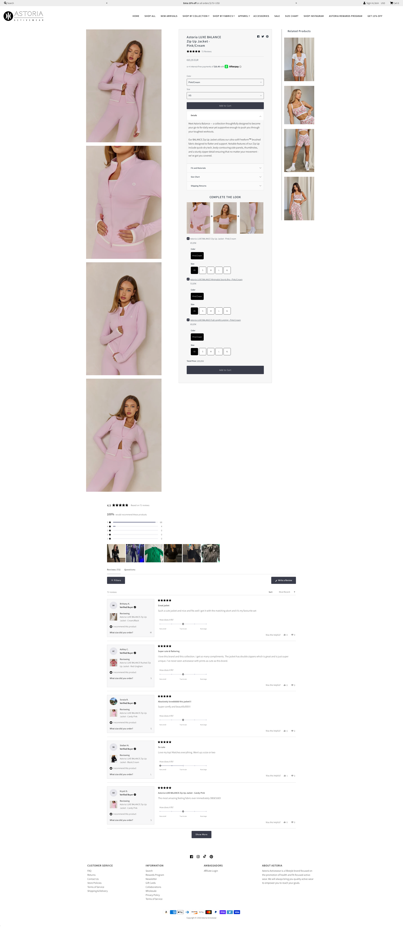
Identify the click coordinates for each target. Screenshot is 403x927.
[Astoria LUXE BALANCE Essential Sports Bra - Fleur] (299, 104)
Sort (271, 592)
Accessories (261, 15)
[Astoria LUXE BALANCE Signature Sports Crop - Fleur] (299, 197)
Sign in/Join (372, 3)
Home (136, 15)
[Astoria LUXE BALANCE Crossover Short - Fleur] (299, 149)
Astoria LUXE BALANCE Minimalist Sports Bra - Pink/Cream (216, 279)
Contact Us (93, 879)
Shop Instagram (314, 15)
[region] (163, 553)
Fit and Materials (198, 168)
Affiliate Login (211, 870)
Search (149, 870)
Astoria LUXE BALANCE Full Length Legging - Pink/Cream (215, 320)
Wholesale (151, 891)
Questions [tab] (129, 571)
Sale (277, 15)
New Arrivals (169, 15)
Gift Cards (151, 883)
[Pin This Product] (267, 36)
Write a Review (287, 581)
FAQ (89, 870)
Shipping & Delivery (97, 891)
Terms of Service (95, 887)
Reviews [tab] (114, 571)
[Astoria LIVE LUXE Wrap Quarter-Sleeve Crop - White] (299, 58)
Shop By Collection (195, 15)
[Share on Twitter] (262, 36)
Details (194, 115)
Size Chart (291, 15)
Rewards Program (155, 875)
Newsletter (151, 879)
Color (189, 76)
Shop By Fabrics (223, 15)
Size (188, 89)
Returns (91, 875)
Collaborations (153, 887)
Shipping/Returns (198, 185)
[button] (199, 51)
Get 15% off (375, 15)
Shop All (150, 15)
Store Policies (94, 883)
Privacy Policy (153, 895)
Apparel (243, 15)
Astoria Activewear (208, 917)
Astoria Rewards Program (345, 15)
